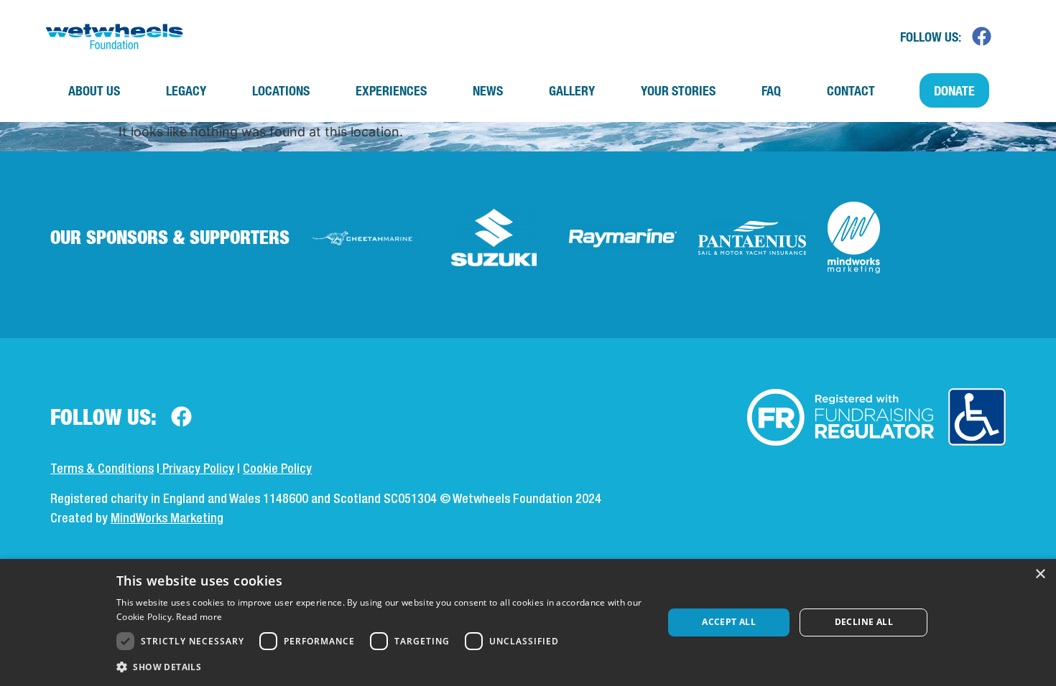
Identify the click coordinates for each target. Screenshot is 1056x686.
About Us (94, 90)
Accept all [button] (729, 622)
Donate (954, 90)
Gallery (572, 90)
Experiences (391, 90)
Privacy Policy (196, 469)
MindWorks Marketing (167, 519)
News (488, 90)
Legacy (186, 90)
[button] (381, 666)
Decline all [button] (864, 622)
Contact (851, 90)
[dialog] (528, 622)
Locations (281, 90)
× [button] (1039, 574)
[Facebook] (981, 36)
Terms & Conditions (102, 469)
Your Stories (678, 90)
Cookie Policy (277, 469)
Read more (199, 617)
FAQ (771, 90)
